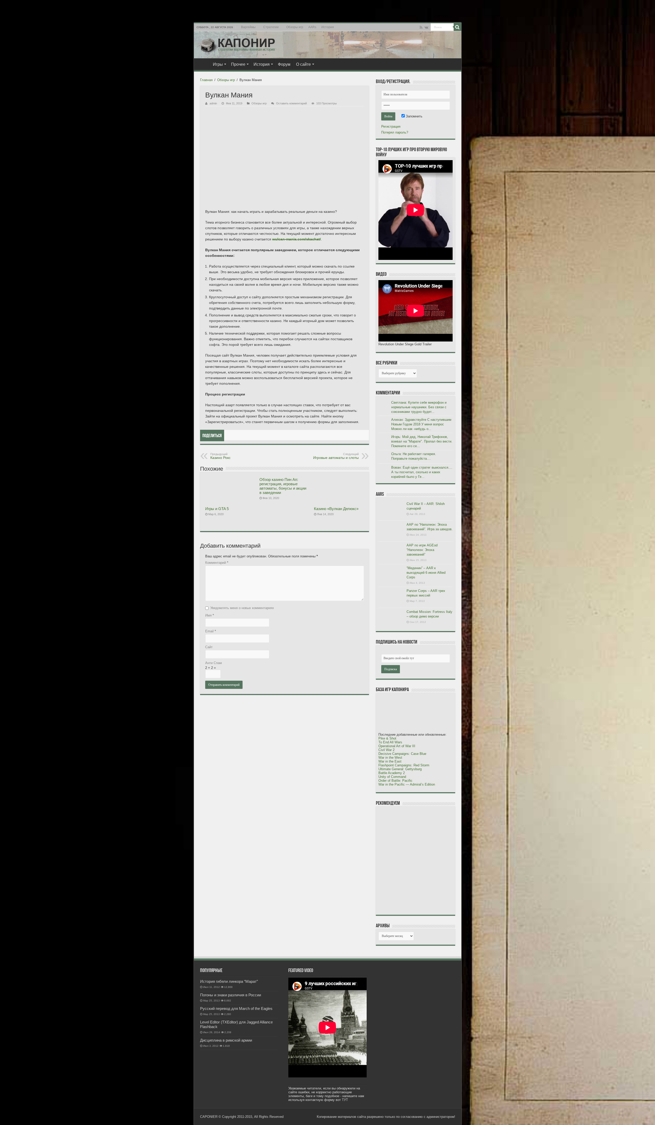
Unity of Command (392, 777)
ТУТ (345, 1100)
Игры (218, 64)
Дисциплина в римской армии (226, 1040)
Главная (203, 63)
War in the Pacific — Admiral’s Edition (406, 784)
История (327, 27)
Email (210, 631)
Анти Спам (213, 663)
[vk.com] (426, 27)
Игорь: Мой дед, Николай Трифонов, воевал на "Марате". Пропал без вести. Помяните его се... (421, 441)
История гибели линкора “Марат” (229, 981)
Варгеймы (248, 27)
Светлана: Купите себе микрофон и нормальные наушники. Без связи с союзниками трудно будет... (418, 407)
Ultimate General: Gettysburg (400, 769)
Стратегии (271, 27)
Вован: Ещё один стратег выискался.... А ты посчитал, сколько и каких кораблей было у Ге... (421, 472)
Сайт (209, 647)
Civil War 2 (386, 750)
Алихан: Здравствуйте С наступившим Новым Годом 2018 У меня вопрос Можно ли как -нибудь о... (421, 424)
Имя (209, 615)
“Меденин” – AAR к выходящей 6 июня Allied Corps (426, 572)
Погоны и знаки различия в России (230, 995)
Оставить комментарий (291, 103)
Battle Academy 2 (391, 773)
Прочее (238, 64)
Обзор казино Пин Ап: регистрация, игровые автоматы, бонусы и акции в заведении (282, 486)
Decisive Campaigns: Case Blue (402, 754)
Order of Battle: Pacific (395, 780)
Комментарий (216, 563)
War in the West (390, 757)
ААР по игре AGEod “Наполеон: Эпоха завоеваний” (422, 549)
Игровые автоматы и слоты (336, 456)
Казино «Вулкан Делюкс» (336, 508)
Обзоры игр (294, 27)
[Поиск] (457, 27)
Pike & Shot (387, 738)
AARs (312, 27)
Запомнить (413, 116)
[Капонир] (237, 44)
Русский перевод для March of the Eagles (236, 1008)
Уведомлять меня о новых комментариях (242, 608)
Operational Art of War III (396, 746)
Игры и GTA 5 (217, 508)
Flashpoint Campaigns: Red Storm (403, 765)
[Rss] (421, 27)
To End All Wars (390, 742)
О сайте (303, 64)
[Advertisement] (416, 860)
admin (213, 103)
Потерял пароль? (394, 132)
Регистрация (390, 126)
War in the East (389, 761)
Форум (284, 64)
